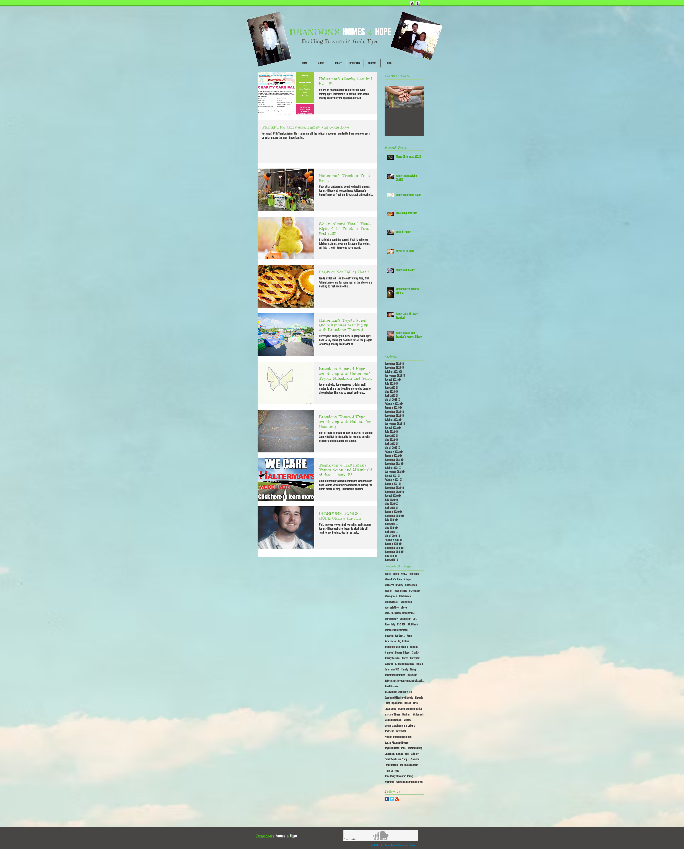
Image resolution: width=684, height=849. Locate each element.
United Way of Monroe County (399, 776)
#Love (404, 607)
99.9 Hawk (413, 624)
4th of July (390, 624)
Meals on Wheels (393, 720)
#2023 (404, 574)
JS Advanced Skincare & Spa (398, 692)
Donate (419, 664)
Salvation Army (415, 748)
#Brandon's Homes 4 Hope (398, 579)
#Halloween (405, 596)
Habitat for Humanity (395, 675)
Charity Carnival (392, 658)
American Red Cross (395, 636)
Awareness (390, 641)
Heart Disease (391, 686)
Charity (415, 652)
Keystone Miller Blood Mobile (399, 697)
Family (404, 669)
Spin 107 (415, 754)
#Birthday (414, 574)
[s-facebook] (417, 3)
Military (407, 720)
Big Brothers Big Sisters (396, 647)
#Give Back (414, 591)
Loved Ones (390, 709)
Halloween (412, 675)
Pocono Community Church (398, 737)
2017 (415, 619)
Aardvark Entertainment (396, 630)
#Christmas (411, 585)
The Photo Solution (409, 765)
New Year (389, 731)
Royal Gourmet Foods (395, 748)
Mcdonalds (418, 714)
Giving (413, 669)
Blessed (414, 647)
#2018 (388, 574)
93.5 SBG (401, 624)
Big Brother (403, 641)
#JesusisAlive (392, 607)
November (401, 731)
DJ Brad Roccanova (404, 664)
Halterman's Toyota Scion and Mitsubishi (404, 681)
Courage (389, 664)
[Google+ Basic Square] (397, 799)
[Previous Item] (390, 96)
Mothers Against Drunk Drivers (400, 726)
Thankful (415, 759)
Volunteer (389, 782)
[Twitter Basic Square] (392, 799)
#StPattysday (391, 619)
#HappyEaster (391, 602)
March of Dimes (392, 714)
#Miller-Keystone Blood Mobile (400, 613)
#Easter (388, 591)
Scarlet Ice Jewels (394, 754)
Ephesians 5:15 (392, 669)
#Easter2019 (401, 591)
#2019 (396, 574)
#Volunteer (405, 619)
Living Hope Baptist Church (398, 703)
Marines (406, 714)
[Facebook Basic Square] (387, 799)
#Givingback (391, 596)
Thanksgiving (391, 765)
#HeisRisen (406, 602)
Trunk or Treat (392, 771)
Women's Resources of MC (409, 782)
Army (409, 636)
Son (407, 754)
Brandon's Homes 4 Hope (397, 652)
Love (415, 703)
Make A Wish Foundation (410, 709)
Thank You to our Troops (397, 759)
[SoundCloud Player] (380, 835)
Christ (405, 658)
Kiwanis (419, 697)
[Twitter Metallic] (412, 3)
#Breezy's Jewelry (394, 585)
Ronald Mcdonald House (396, 743)
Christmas (415, 658)
